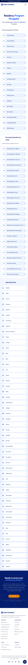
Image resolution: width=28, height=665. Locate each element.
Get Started (13, 596)
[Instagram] (12, 662)
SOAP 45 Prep (4, 638)
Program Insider (4, 634)
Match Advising (4, 636)
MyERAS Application (5, 627)
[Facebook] (19, 662)
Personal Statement (5, 624)
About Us (16, 634)
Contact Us (17, 645)
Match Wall (17, 622)
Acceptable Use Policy (6, 649)
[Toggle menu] (25, 4)
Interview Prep (4, 631)
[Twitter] (15, 662)
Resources (17, 629)
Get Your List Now (16, 1)
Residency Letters (5, 629)
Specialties (17, 624)
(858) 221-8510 (18, 647)
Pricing (16, 627)
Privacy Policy (4, 647)
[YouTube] (9, 662)
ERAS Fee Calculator (19, 631)
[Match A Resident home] (7, 4)
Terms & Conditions (5, 645)
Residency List (4, 622)
